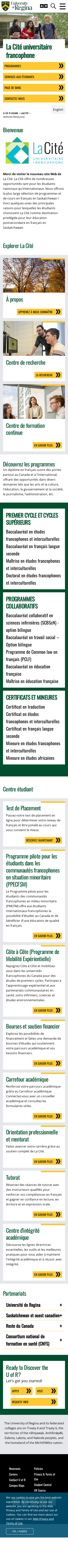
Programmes (13, 66)
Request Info (20, 1402)
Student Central (43, 1484)
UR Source (40, 1490)
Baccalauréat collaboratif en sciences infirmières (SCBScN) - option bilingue (32, 622)
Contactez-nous (15, 98)
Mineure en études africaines (30, 757)
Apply (15, 1391)
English (58, 110)
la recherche (44, 375)
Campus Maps (16, 1485)
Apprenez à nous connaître (35, 312)
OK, (19, 1531)
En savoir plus (43, 445)
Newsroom (14, 1468)
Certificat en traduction (25, 706)
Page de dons (13, 87)
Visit (40, 1391)
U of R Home (10, 113)
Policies (38, 1468)
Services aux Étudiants (19, 77)
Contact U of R (17, 1480)
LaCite (25, 113)
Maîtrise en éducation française (32, 681)
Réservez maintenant (39, 840)
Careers (13, 1474)
